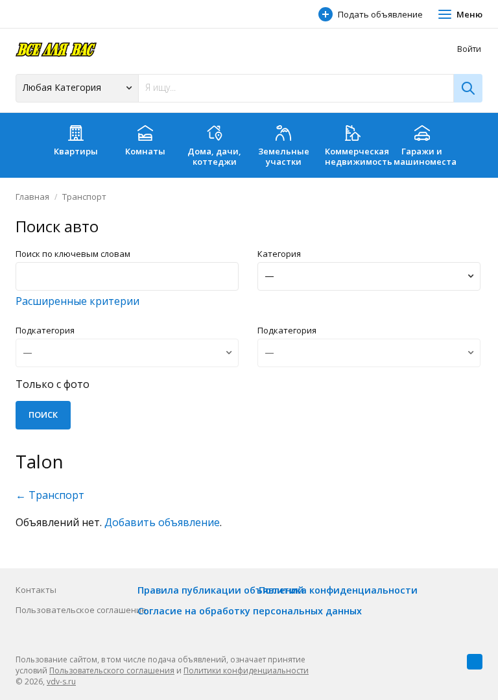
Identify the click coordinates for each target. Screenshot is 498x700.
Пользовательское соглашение (81, 610)
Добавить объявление (162, 522)
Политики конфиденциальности (246, 670)
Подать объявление (380, 14)
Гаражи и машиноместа (425, 156)
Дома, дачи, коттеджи (214, 156)
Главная (32, 196)
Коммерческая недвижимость (356, 156)
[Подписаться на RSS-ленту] (474, 662)
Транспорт (84, 196)
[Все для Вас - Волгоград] (56, 49)
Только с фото (52, 384)
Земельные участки (283, 156)
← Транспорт (50, 495)
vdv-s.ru (61, 681)
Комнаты (145, 151)
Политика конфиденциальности (338, 590)
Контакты (36, 590)
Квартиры (76, 151)
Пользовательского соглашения (111, 670)
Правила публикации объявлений (220, 590)
